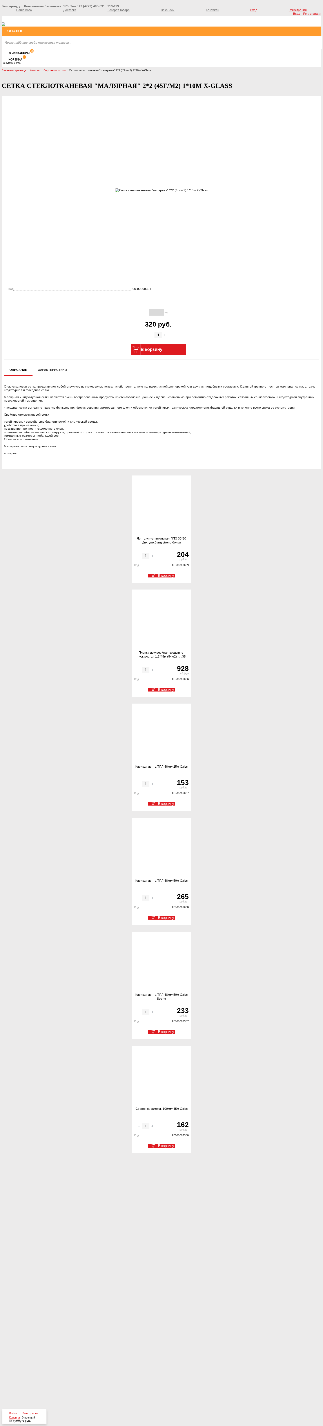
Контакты (212, 10)
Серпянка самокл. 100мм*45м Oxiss (162, 1108)
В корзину (166, 575)
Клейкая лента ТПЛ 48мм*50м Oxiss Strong (161, 996)
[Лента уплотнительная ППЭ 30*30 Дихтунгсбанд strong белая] (161, 506)
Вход (253, 10)
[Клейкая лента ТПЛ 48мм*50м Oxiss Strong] (161, 962)
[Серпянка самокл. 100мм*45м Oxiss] (161, 1076)
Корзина (15, 59)
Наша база (24, 10)
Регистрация (298, 10)
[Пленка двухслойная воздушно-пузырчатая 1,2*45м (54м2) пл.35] (161, 620)
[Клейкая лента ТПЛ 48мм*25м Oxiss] (161, 734)
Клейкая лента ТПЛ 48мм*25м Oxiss (161, 766)
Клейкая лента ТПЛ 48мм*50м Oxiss (161, 880)
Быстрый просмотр (162, 523)
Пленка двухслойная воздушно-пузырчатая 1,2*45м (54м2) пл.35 (162, 654)
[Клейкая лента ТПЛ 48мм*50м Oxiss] (161, 848)
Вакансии (167, 10)
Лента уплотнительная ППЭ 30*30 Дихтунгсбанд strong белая (161, 540)
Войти (13, 1413)
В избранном (19, 53)
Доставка (69, 10)
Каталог (15, 31)
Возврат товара (118, 10)
